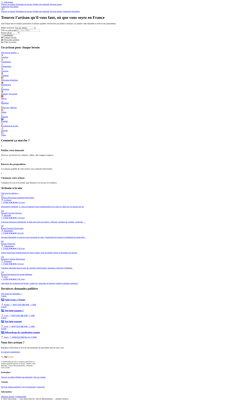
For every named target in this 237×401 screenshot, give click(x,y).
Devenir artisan (56, 4)
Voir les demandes (28, 387)
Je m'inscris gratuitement (10, 352)
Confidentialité (20, 397)
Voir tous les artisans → (10, 193)
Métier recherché (7, 28)
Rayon (3, 33)
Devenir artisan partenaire (11, 387)
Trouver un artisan (8, 4)
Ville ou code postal (8, 30)
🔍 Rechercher (7, 35)
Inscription (14, 7)
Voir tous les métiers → (10, 53)
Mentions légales (7, 397)
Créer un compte (39, 377)
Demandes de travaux (24, 4)
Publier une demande (41, 4)
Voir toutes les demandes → (12, 294)
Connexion (5, 7)
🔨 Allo (7, 2)
